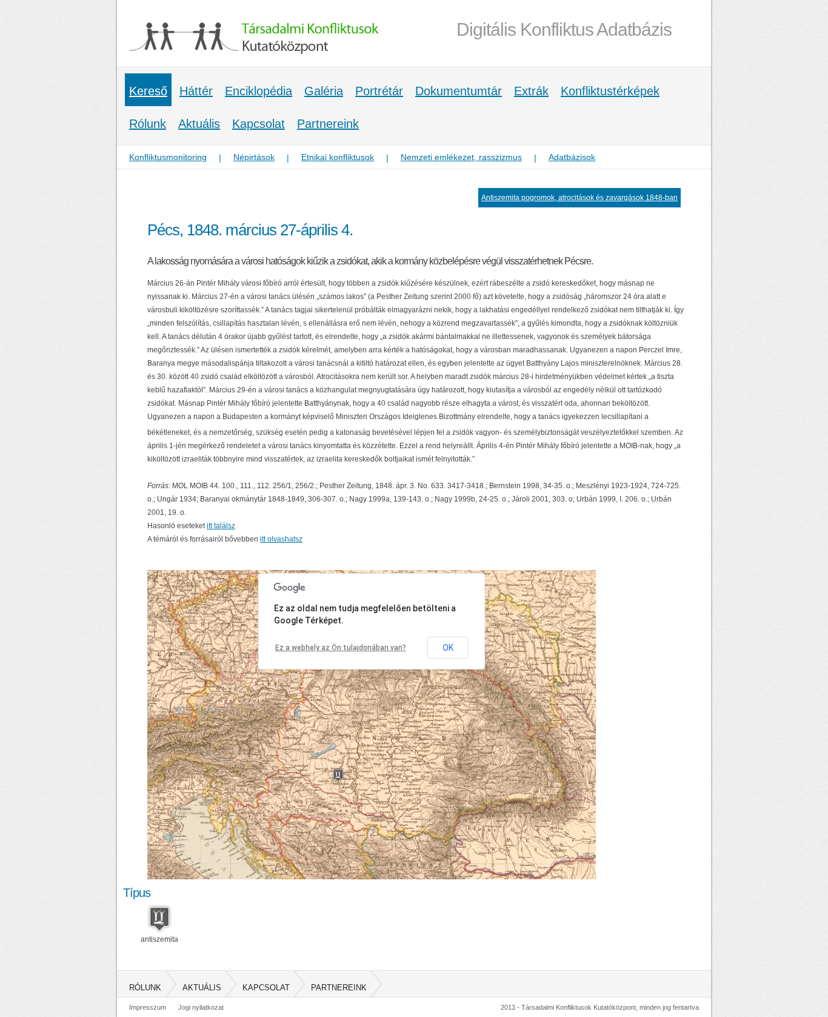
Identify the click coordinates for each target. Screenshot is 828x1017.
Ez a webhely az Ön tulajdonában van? (340, 647)
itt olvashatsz (281, 539)
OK (447, 648)
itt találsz (221, 526)
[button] (338, 775)
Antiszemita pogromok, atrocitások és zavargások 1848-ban (579, 197)
